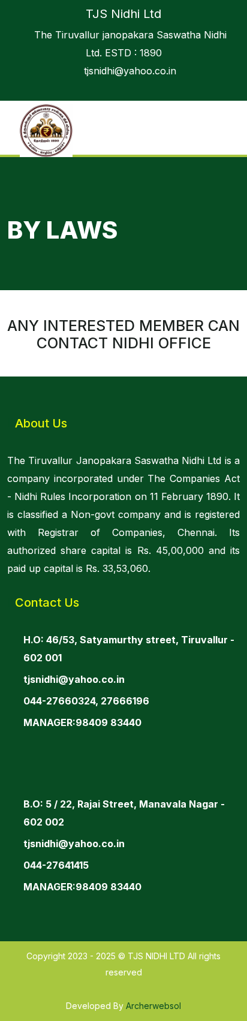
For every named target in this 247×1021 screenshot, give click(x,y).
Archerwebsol (153, 1006)
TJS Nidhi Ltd (123, 14)
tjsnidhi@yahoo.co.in (127, 71)
